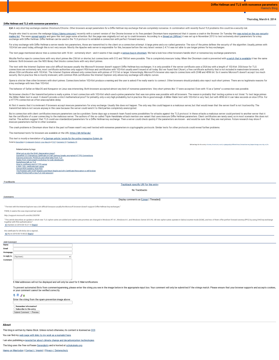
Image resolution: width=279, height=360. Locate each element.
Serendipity (43, 345)
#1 (6, 225)
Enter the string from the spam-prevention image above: (41, 299)
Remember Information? (26, 306)
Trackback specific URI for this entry (139, 184)
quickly (42, 36)
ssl (266, 144)
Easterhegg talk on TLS (26, 162)
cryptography (227, 144)
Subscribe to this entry (26, 309)
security (261, 144)
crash (221, 144)
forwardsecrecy (245, 144)
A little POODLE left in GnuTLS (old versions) (34, 173)
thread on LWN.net (172, 36)
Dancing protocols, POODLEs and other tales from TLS (39, 158)
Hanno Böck (20, 142)
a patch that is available (239, 58)
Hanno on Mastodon (13, 350)
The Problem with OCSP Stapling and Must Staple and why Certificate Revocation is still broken (56, 171)
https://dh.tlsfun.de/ (80, 133)
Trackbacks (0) (72, 142)
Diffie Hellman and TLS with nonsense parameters (31, 23)
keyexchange (255, 144)
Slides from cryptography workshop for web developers (40, 160)
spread (34, 36)
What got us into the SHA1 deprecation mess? (35, 153)
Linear (145, 199)
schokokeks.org (74, 345)
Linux (42, 142)
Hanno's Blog (269, 8)
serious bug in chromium (134, 53)
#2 (6, 234)
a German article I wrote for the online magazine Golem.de (73, 138)
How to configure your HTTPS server (31, 164)
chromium (215, 144)
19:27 (54, 142)
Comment (7, 260)
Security (47, 142)
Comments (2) (61, 142)
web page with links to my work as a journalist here (45, 335)
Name (5, 245)
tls (268, 144)
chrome (208, 144)
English (37, 142)
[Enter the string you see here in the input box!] (22, 295)
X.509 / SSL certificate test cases (30, 166)
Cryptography (29, 142)
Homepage (7, 252)
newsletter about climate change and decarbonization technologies (59, 340)
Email (5, 249)
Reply (34, 225)
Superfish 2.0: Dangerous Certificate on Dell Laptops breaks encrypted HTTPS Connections (54, 155)
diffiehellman (235, 144)
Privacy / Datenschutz (56, 350)
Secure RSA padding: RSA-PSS (29, 169)
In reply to (7, 256)
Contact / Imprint (34, 350)
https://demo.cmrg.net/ (64, 33)
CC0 (93, 330)
